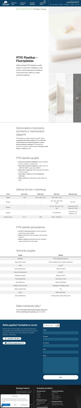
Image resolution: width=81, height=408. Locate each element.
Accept (6, 404)
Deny (15, 404)
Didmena (61, 4)
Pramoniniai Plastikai (23, 3)
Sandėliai (38, 404)
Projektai (72, 4)
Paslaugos (66, 4)
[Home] (6, 3)
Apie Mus (77, 4)
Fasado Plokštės (55, 392)
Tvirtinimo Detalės (55, 398)
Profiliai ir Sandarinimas (56, 397)
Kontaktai (38, 397)
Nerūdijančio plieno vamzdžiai (57, 404)
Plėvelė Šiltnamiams (41, 403)
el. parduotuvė (55, 4)
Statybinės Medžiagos (32, 3)
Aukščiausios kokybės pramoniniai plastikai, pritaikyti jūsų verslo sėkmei (31, 9)
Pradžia (17, 8)
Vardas (44, 330)
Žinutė (44, 355)
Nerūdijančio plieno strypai (57, 403)
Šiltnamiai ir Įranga (14, 3)
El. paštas (45, 336)
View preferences (24, 404)
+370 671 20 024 (13, 339)
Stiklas (53, 394)
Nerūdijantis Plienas (43, 3)
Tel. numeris (46, 343)
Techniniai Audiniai (55, 395)
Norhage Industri (41, 391)
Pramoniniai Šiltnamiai (41, 401)
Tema (44, 349)
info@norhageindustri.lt (72, 2)
